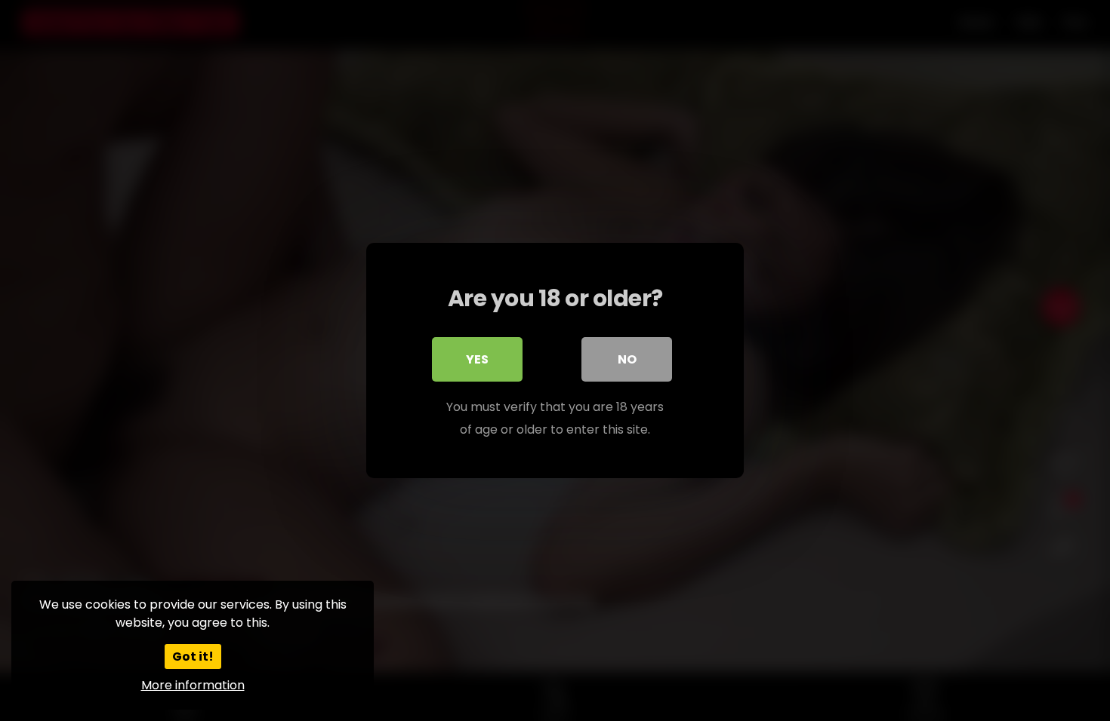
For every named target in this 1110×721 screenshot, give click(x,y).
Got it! (193, 656)
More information (193, 685)
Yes (477, 359)
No (627, 359)
